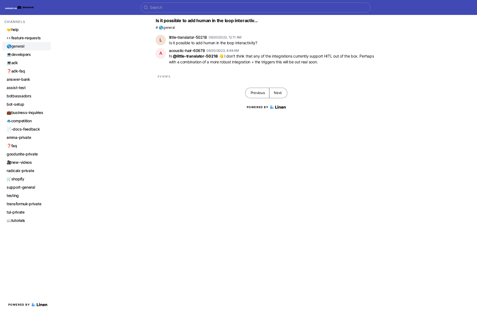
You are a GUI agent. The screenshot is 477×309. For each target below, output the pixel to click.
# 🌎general (165, 27)
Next (278, 92)
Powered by (19, 304)
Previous (258, 92)
